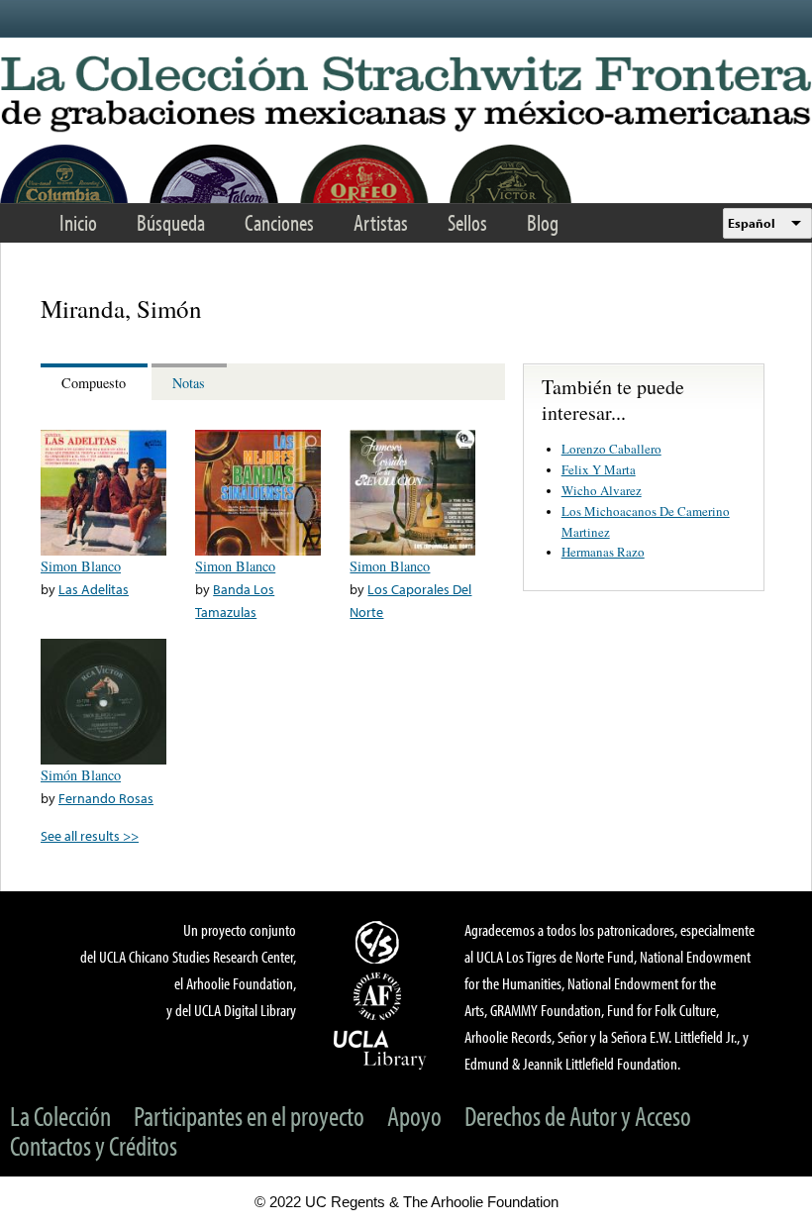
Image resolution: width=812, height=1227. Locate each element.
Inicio (78, 222)
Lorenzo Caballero (611, 449)
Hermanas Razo (603, 552)
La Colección (60, 1115)
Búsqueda (171, 222)
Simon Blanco (81, 566)
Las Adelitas (93, 588)
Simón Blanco (81, 775)
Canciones (279, 222)
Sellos (467, 222)
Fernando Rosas (105, 797)
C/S (380, 942)
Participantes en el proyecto (249, 1115)
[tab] (96, 381)
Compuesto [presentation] (93, 382)
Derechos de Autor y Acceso (577, 1115)
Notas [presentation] (188, 382)
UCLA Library (380, 1049)
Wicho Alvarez (601, 490)
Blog (542, 222)
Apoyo (414, 1115)
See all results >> (90, 835)
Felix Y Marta (598, 469)
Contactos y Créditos (93, 1145)
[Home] (406, 95)
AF (380, 996)
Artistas (381, 222)
